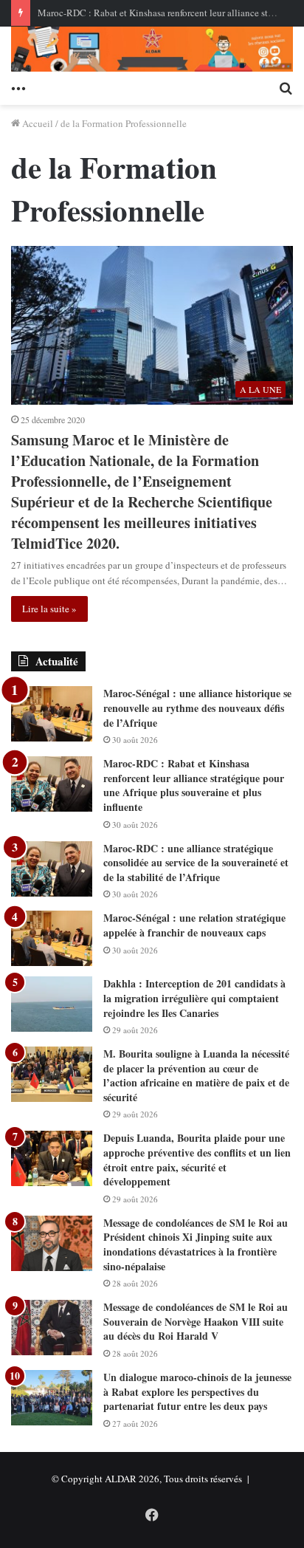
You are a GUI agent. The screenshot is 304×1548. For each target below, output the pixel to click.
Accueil (36, 123)
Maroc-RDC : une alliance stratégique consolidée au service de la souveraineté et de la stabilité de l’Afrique (196, 862)
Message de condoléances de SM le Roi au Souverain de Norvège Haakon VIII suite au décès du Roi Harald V (195, 1321)
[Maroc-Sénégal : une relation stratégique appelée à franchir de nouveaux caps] (51, 938)
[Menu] (18, 86)
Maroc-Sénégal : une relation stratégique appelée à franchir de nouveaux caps (194, 925)
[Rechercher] (285, 86)
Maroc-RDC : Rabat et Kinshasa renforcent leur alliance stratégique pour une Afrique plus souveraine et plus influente (193, 785)
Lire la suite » (49, 608)
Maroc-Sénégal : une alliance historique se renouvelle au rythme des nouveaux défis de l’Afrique (197, 707)
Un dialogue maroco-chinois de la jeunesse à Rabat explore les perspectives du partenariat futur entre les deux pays (197, 1391)
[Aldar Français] (152, 49)
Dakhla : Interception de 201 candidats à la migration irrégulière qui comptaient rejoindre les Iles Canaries (194, 998)
